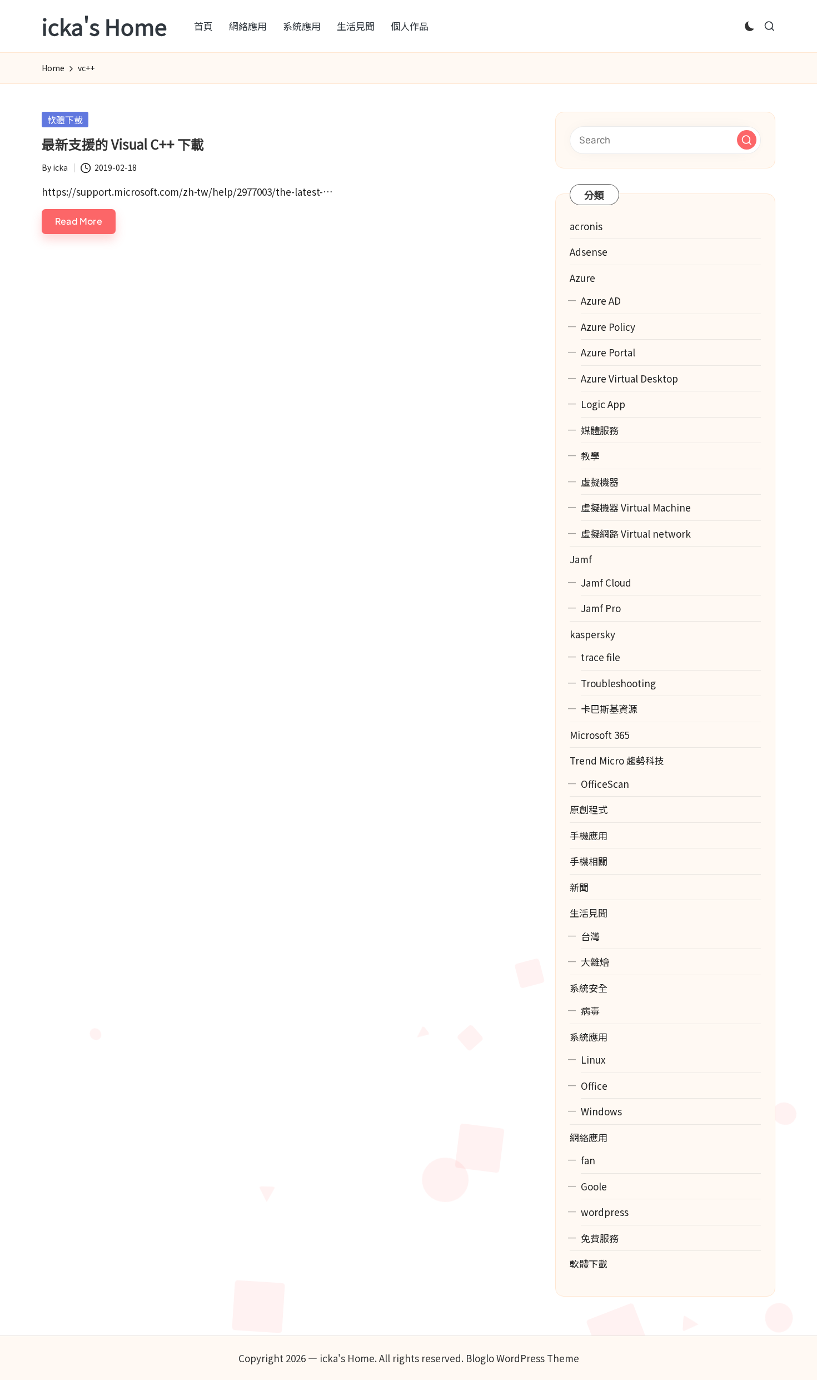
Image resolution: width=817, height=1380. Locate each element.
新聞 (579, 887)
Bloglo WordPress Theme (522, 1358)
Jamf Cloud (606, 582)
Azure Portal (608, 352)
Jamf (581, 559)
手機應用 (588, 835)
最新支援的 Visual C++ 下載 (123, 143)
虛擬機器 (600, 482)
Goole (594, 1186)
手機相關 (588, 861)
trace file (600, 657)
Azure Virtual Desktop (629, 378)
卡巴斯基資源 (609, 709)
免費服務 (600, 1238)
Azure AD (601, 300)
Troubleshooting (618, 683)
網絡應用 (588, 1137)
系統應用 (588, 1037)
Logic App (603, 404)
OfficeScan (605, 784)
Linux (593, 1059)
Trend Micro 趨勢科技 (617, 760)
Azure (582, 278)
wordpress (605, 1212)
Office (594, 1086)
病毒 (590, 1010)
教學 (590, 456)
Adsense (588, 252)
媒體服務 (600, 430)
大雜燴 (595, 962)
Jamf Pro (601, 608)
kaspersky (592, 634)
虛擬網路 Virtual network (636, 533)
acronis (586, 226)
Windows (601, 1111)
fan (588, 1160)
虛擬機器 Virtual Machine (636, 507)
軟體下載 (65, 119)
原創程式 (588, 809)
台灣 (590, 936)
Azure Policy (608, 327)
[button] (746, 140)
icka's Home (104, 26)
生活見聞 (588, 913)
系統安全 (588, 988)
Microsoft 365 (599, 735)
